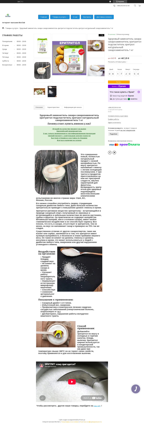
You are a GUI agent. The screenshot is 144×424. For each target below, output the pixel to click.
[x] (114, 152)
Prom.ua (82, 420)
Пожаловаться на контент (69, 422)
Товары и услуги (59, 17)
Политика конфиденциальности (90, 422)
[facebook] (109, 152)
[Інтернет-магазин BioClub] (8, 15)
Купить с (115, 86)
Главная (43, 17)
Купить (118, 82)
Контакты (87, 17)
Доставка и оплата (104, 17)
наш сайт (97, 406)
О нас (75, 17)
